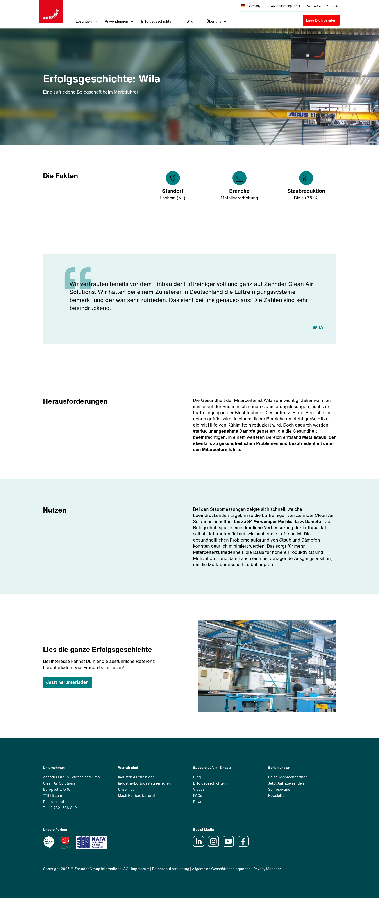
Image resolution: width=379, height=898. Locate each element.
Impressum (140, 868)
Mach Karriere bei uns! (136, 795)
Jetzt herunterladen (67, 682)
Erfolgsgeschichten (157, 21)
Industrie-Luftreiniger (136, 777)
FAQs (197, 795)
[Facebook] (245, 845)
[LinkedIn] (200, 845)
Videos (198, 789)
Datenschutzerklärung (170, 868)
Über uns (214, 21)
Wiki (189, 21)
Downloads (202, 801)
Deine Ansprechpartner (287, 777)
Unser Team (128, 789)
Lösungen (84, 21)
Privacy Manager (267, 868)
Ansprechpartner (287, 6)
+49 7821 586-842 (325, 6)
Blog (197, 777)
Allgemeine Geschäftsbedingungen (221, 868)
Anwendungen (116, 21)
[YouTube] (230, 845)
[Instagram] (215, 845)
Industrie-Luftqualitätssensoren (144, 783)
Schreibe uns (279, 789)
